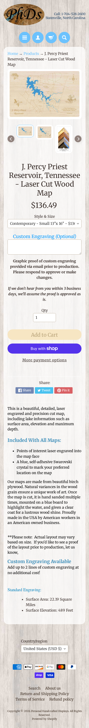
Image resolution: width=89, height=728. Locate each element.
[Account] (38, 37)
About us (53, 688)
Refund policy (61, 699)
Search (35, 688)
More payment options (44, 360)
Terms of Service (30, 699)
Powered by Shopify (44, 718)
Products (31, 53)
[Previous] (11, 138)
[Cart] (51, 37)
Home (13, 53)
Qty (45, 310)
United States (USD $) (43, 648)
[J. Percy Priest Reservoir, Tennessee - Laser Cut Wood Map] (25, 131)
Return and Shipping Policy (44, 693)
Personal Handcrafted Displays (49, 711)
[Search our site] (64, 37)
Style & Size (44, 216)
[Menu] (24, 37)
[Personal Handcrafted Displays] (24, 16)
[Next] (78, 138)
